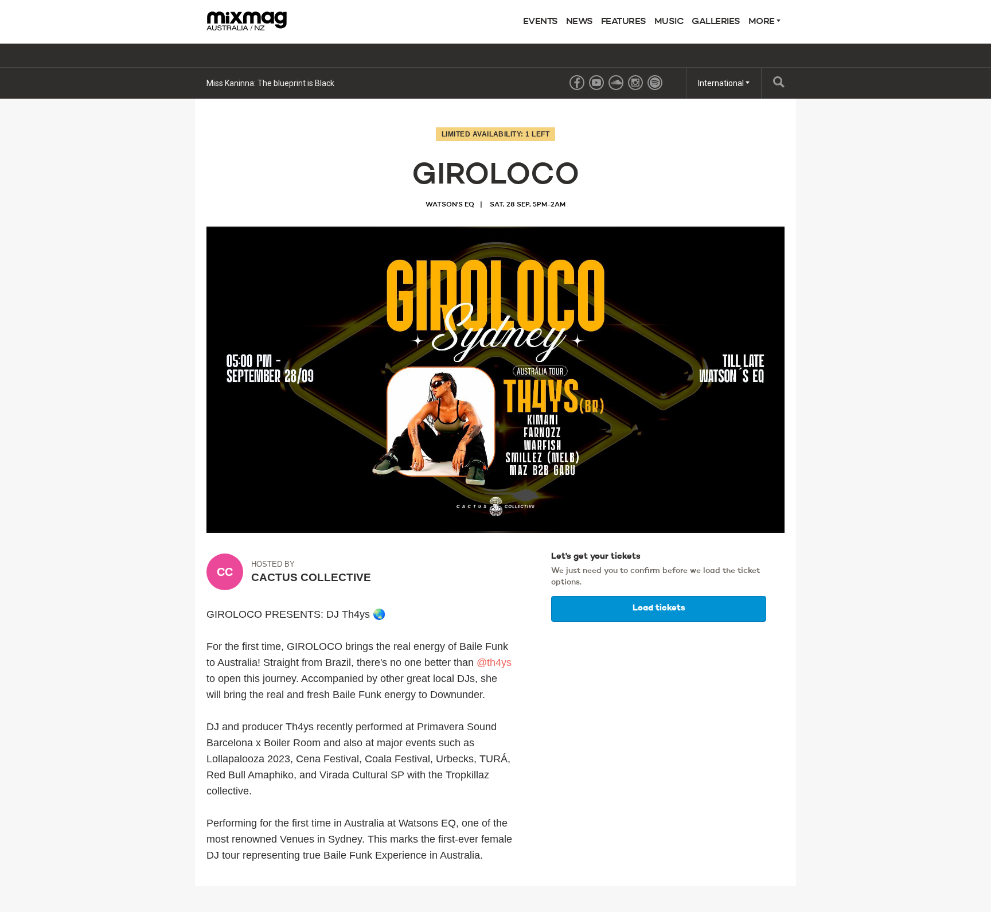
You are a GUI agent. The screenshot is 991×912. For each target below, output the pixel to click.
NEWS (579, 21)
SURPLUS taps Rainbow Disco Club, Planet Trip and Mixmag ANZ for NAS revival (350, 83)
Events (540, 21)
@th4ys (494, 662)
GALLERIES (716, 21)
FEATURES (623, 21)
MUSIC (669, 21)
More (762, 21)
